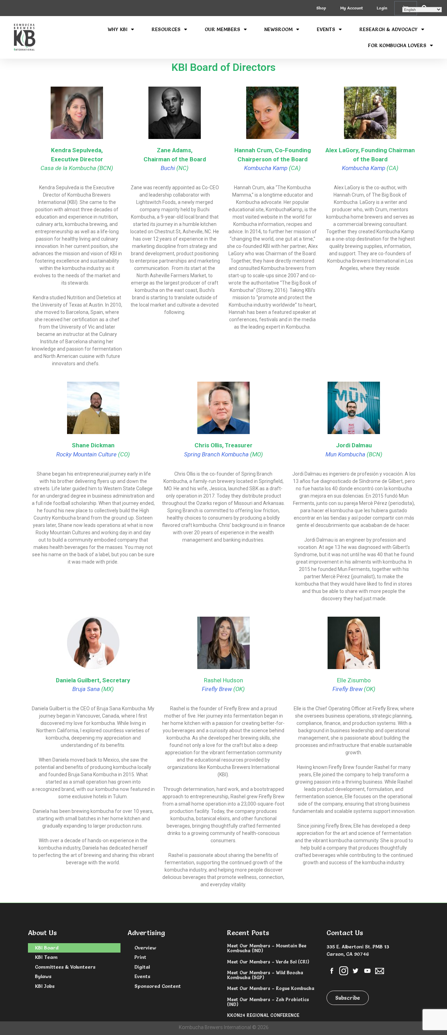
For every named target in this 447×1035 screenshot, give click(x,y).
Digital (142, 967)
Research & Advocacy (388, 29)
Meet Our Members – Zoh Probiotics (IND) (268, 1002)
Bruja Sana (86, 688)
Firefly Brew (217, 688)
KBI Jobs (44, 986)
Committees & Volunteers (65, 967)
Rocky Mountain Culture (86, 454)
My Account (351, 7)
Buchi (168, 167)
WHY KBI (117, 29)
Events (326, 29)
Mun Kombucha (345, 454)
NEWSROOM (278, 29)
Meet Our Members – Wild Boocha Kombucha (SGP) (265, 975)
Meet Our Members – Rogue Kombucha (270, 988)
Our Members (222, 29)
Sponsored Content (157, 986)
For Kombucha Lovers (397, 45)
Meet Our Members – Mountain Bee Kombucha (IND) (266, 948)
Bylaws (43, 976)
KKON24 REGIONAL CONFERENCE (263, 1015)
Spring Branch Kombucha (216, 454)
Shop (321, 7)
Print (140, 957)
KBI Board (47, 948)
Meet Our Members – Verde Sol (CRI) (268, 961)
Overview (145, 948)
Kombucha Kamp (265, 167)
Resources (166, 29)
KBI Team (46, 957)
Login (382, 7)
